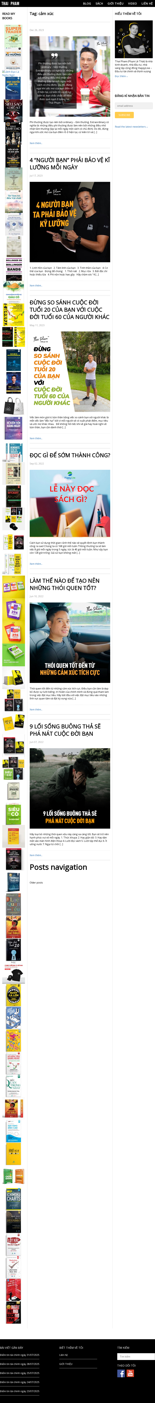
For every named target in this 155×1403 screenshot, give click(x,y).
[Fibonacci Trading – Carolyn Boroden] (13, 881)
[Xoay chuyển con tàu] (13, 88)
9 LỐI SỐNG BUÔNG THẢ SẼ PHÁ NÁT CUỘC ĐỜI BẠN (65, 730)
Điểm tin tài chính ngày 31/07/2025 (19, 1355)
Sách (99, 3)
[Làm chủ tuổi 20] (13, 949)
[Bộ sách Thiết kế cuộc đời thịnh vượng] (13, 700)
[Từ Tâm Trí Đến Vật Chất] (13, 201)
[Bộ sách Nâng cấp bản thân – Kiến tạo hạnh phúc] (13, 541)
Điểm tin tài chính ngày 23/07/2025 (19, 1391)
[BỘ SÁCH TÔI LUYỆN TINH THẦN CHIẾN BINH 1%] (13, 519)
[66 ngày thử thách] (13, 1153)
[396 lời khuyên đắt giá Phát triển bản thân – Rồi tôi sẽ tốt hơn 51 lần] (13, 655)
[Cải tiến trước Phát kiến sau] (13, 451)
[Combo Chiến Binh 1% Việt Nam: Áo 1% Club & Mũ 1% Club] (13, 972)
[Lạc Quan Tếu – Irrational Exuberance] (13, 904)
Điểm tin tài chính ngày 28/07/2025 (19, 1364)
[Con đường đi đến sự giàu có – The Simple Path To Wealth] (13, 292)
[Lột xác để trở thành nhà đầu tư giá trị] (13, 1244)
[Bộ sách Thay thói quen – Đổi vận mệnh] (13, 723)
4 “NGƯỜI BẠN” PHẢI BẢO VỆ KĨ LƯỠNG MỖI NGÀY (70, 163)
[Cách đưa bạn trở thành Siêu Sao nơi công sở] (13, 110)
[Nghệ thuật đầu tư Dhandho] (13, 1221)
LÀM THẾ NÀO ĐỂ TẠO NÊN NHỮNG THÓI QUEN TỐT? (65, 584)
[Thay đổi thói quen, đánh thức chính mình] (13, 224)
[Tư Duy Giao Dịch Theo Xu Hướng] (13, 58)
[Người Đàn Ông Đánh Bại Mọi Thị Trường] (13, 1289)
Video (132, 3)
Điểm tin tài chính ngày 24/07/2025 (19, 1382)
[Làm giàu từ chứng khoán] (13, 1176)
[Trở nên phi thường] (13, 178)
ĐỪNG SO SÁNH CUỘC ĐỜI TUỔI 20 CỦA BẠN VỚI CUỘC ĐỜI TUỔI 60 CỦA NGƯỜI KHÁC (69, 310)
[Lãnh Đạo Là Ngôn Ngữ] (13, 73)
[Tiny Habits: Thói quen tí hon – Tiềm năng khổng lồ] (13, 564)
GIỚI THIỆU (116, 3)
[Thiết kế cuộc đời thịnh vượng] (13, 859)
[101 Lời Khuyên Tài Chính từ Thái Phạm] (13, 383)
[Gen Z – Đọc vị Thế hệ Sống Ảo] (13, 1040)
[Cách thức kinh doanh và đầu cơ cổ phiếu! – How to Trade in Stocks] (13, 473)
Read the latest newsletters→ (131, 126)
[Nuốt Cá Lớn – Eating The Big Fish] (13, 995)
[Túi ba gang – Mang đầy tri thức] (13, 405)
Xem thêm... (36, 143)
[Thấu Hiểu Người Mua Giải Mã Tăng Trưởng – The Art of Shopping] (13, 1017)
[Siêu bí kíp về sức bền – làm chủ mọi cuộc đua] (13, 156)
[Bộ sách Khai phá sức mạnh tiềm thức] (13, 745)
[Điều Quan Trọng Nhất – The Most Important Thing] (13, 1085)
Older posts (36, 882)
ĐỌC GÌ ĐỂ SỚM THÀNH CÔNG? (70, 455)
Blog (87, 3)
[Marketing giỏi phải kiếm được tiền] (13, 1267)
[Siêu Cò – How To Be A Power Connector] (13, 813)
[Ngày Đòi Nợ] (13, 1312)
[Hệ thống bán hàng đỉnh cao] (13, 1131)
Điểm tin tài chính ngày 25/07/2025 (19, 1373)
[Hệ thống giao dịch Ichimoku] (13, 1199)
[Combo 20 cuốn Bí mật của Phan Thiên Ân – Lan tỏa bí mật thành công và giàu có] (13, 677)
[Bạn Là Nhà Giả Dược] (13, 246)
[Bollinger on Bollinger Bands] (13, 269)
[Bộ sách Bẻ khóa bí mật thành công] (13, 768)
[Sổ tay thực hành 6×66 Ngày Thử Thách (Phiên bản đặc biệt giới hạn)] (13, 927)
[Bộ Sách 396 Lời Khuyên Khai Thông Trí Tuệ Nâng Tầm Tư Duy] (13, 587)
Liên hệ (147, 3)
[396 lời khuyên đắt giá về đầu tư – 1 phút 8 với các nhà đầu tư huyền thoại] (13, 609)
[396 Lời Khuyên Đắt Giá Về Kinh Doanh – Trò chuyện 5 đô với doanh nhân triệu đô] (13, 632)
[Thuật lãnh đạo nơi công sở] (13, 133)
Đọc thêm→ (121, 76)
